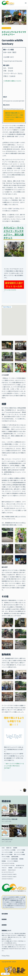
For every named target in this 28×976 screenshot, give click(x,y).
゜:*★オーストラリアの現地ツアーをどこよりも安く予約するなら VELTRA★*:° (14, 766)
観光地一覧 (8, 847)
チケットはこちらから (10, 290)
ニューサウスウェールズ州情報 (8, 850)
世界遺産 (10, 867)
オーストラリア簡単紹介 (12, 861)
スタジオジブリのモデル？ (7, 879)
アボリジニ (4, 867)
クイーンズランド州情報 (7, 852)
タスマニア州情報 (5, 856)
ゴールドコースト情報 (19, 852)
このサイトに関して (18, 867)
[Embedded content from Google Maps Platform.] (14, 320)
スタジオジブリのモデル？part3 (9, 876)
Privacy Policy (12, 870)
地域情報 (15, 847)
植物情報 (4, 861)
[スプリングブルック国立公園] (14, 810)
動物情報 (21, 859)
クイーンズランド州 (6, 28)
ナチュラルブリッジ (7, 839)
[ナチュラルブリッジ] (14, 831)
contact (4, 870)
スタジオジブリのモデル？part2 (9, 874)
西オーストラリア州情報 (7, 854)
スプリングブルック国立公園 (9, 819)
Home (3, 847)
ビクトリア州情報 (21, 850)
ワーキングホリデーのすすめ (8, 865)
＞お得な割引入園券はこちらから (12, 81)
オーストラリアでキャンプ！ (8, 872)
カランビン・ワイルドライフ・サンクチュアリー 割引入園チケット (14, 232)
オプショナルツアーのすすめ (8, 863)
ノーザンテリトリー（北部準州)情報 (10, 859)
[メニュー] (25, 3)
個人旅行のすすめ (20, 865)
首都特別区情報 (14, 856)
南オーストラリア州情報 (19, 854)
